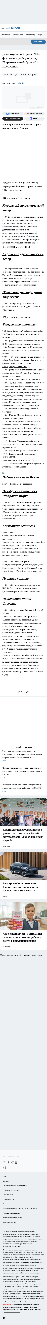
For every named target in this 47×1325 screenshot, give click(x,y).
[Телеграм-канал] (12, 1162)
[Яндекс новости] (34, 113)
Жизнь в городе (29, 74)
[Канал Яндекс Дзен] (12, 119)
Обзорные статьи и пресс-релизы (15, 1186)
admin (20, 83)
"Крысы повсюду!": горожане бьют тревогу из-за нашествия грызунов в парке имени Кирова (22, 773)
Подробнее (16, 1246)
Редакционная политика (11, 1213)
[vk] (20, 692)
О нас (5, 1176)
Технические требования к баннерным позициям (20, 1208)
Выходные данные (9, 1222)
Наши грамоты (8, 1195)
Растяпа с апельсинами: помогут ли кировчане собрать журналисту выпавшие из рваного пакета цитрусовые (22, 756)
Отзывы (6, 1181)
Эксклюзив (5, 34)
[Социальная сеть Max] (34, 119)
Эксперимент (17, 34)
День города (10, 74)
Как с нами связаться (10, 1204)
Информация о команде (11, 1190)
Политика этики (8, 1199)
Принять (38, 42)
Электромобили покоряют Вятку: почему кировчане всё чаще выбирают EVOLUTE (21, 787)
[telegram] (27, 692)
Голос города (30, 34)
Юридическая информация (12, 1217)
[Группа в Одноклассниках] (8, 1162)
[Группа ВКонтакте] (12, 113)
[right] (44, 35)
